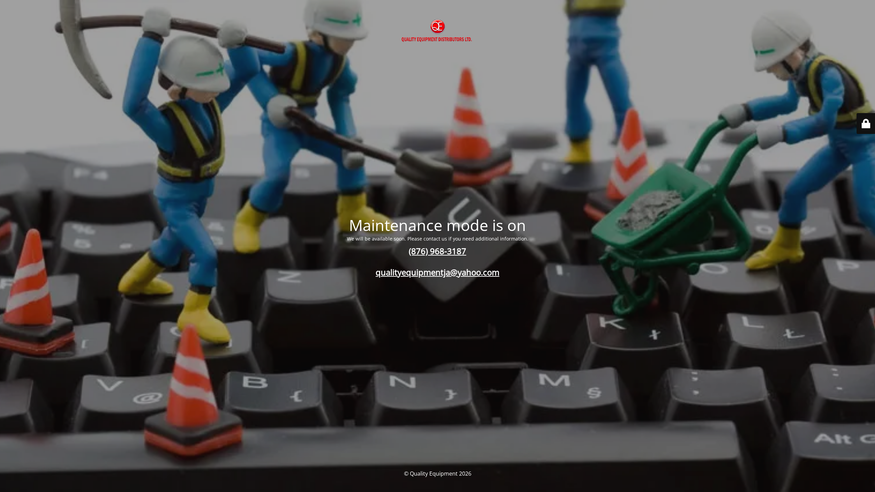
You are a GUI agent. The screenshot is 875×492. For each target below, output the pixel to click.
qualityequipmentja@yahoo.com (437, 272)
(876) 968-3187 (437, 251)
